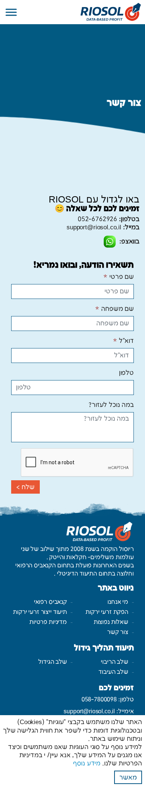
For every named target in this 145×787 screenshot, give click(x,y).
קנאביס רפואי (50, 602)
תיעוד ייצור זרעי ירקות (40, 612)
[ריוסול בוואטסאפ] (110, 241)
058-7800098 (99, 700)
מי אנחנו (117, 602)
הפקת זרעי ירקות (107, 612)
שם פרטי (118, 277)
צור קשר (117, 632)
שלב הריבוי (114, 662)
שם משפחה (114, 309)
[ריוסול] (72, 12)
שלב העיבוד (113, 672)
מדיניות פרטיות (48, 622)
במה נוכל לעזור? (111, 405)
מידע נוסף (86, 763)
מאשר (128, 777)
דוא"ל (123, 341)
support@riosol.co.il (94, 227)
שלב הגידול (52, 662)
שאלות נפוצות (111, 622)
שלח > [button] (25, 487)
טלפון (126, 373)
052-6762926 (97, 219)
